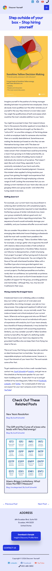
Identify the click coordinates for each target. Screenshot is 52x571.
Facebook (42, 380)
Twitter (18, 384)
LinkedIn (7, 384)
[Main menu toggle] (46, 7)
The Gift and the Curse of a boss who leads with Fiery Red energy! (25, 428)
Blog (8, 418)
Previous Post (10, 504)
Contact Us (10, 548)
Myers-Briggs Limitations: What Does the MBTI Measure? (23, 482)
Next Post (43, 504)
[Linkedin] (33, 1)
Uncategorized (16, 487)
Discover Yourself (16, 7)
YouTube (7, 390)
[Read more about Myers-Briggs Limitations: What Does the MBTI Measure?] (26, 458)
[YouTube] (43, 1)
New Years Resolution (17, 414)
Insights (31, 371)
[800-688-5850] (48, 1)
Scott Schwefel (20, 371)
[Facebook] (38, 1)
